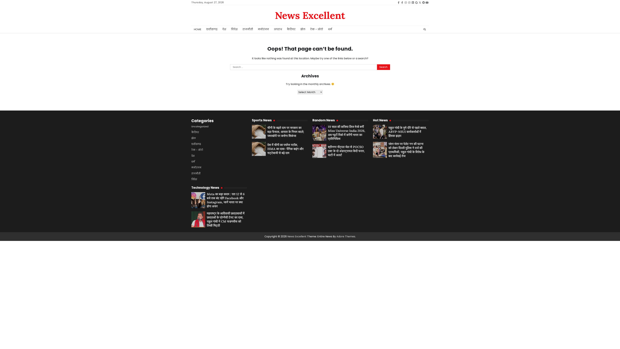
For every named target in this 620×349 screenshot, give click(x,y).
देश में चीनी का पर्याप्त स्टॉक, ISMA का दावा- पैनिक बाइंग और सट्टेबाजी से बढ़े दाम (285, 149)
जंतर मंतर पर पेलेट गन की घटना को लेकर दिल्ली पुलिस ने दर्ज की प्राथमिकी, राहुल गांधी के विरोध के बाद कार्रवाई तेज (406, 150)
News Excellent (310, 15)
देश (224, 29)
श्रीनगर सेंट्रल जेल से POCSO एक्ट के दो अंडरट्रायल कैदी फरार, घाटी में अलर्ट (346, 151)
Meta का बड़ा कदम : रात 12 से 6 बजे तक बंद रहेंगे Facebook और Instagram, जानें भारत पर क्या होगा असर (226, 200)
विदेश (234, 29)
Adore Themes (345, 236)
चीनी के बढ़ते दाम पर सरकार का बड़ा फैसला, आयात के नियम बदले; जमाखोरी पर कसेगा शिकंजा (285, 132)
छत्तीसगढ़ (211, 29)
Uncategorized (199, 126)
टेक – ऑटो (316, 29)
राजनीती (248, 29)
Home (197, 29)
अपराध (278, 29)
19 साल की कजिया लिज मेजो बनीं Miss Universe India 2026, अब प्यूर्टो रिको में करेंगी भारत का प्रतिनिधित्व (346, 133)
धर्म (330, 29)
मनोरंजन (263, 29)
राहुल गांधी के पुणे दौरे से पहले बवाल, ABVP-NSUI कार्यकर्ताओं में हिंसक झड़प (407, 132)
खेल (302, 29)
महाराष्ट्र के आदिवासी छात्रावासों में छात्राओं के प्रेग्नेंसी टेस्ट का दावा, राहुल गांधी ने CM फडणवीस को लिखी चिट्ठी (225, 219)
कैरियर (291, 29)
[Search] (424, 29)
